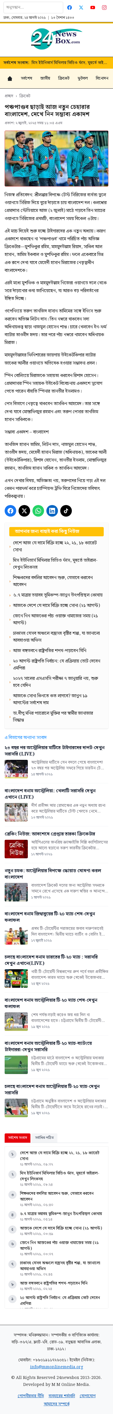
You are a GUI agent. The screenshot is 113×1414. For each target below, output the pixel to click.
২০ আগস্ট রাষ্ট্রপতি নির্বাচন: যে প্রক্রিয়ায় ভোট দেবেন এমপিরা (60, 1301)
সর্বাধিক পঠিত (44, 1138)
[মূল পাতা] (9, 78)
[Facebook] (69, 7)
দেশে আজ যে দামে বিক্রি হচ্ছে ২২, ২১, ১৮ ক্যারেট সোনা (59, 1156)
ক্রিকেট (64, 78)
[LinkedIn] (52, 511)
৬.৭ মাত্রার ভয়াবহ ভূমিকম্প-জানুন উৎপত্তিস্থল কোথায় (61, 1214)
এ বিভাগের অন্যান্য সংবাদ (26, 737)
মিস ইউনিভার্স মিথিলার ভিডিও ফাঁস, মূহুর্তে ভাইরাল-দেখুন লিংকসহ (59, 1176)
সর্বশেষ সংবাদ (17, 1138)
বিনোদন (102, 78)
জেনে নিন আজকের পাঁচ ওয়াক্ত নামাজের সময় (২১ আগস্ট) (59, 1246)
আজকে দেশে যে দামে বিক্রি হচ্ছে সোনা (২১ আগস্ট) (61, 1228)
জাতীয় (45, 78)
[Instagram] (104, 7)
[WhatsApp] (38, 511)
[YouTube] (93, 7)
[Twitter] (81, 7)
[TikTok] (66, 511)
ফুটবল (83, 78)
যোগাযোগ (88, 1396)
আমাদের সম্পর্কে (57, 1404)
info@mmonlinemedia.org (56, 1367)
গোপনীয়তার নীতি (31, 1396)
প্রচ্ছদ (9, 96)
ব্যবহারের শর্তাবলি (62, 1396)
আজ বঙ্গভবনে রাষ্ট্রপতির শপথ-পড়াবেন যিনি (54, 1283)
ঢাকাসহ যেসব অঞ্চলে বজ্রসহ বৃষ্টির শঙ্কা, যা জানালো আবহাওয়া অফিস (60, 1266)
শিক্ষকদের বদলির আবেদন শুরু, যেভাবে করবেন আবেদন (71, 63)
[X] (24, 511)
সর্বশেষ (26, 78)
